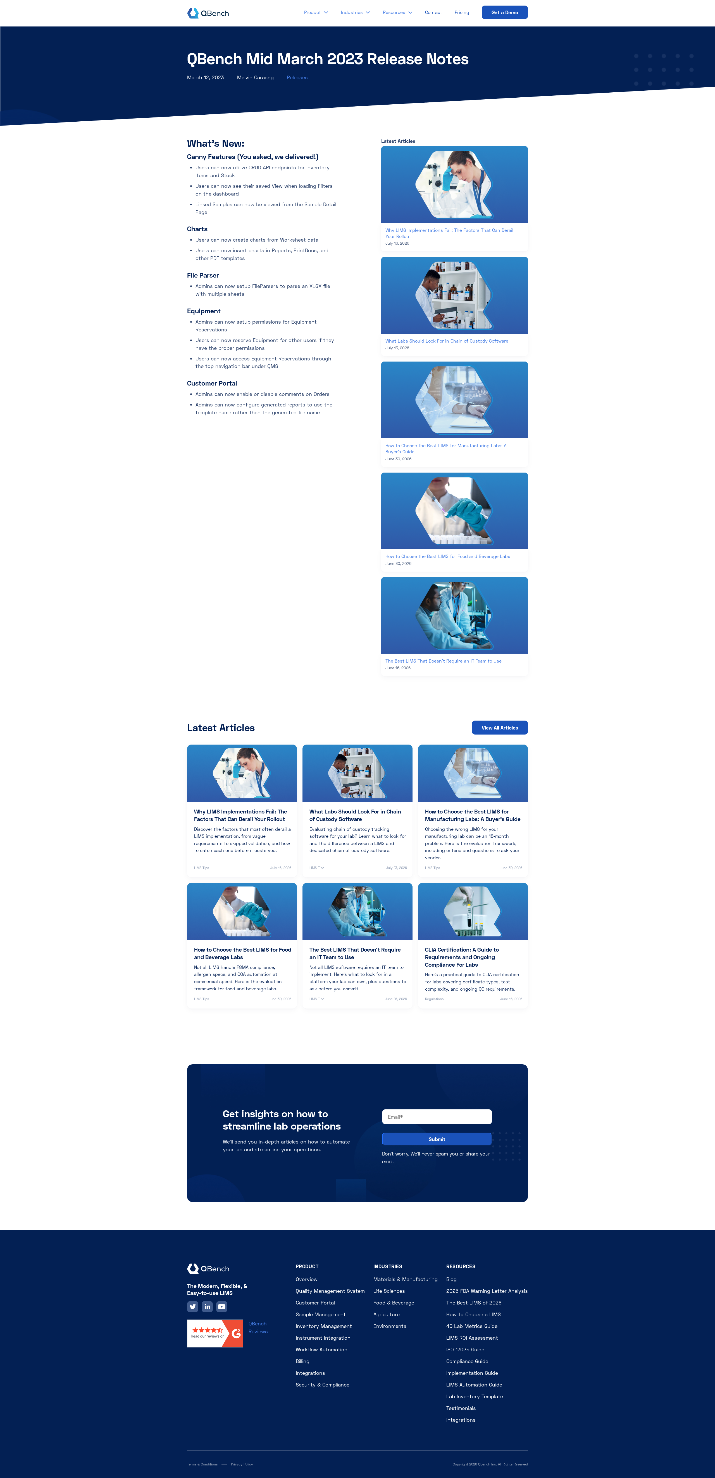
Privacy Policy (242, 1464)
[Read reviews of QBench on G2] (215, 1333)
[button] (316, 12)
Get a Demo (505, 12)
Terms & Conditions (202, 1464)
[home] (208, 12)
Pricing (462, 12)
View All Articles (500, 727)
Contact (433, 12)
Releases (297, 77)
